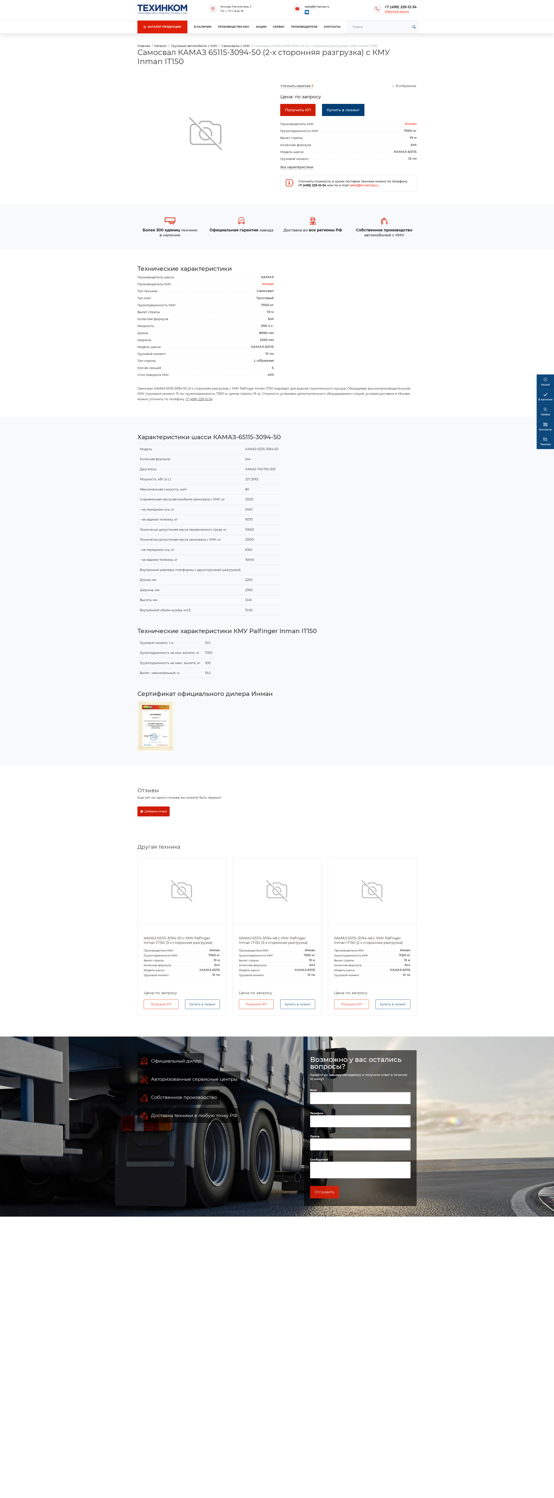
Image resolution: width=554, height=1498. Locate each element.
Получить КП (161, 1004)
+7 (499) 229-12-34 (401, 7)
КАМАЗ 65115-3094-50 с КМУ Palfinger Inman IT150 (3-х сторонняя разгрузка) (178, 940)
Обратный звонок (397, 11)
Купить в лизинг (202, 1004)
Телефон (317, 1113)
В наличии (202, 26)
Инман (411, 124)
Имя (313, 1090)
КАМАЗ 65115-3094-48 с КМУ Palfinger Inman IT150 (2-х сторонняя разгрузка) (368, 940)
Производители (304, 26)
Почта (314, 1136)
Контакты (332, 26)
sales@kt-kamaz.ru (317, 6)
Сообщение (319, 1159)
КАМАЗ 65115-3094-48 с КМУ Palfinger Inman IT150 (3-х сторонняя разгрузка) (273, 940)
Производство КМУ (233, 26)
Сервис (279, 26)
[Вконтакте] (307, 11)
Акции (261, 26)
